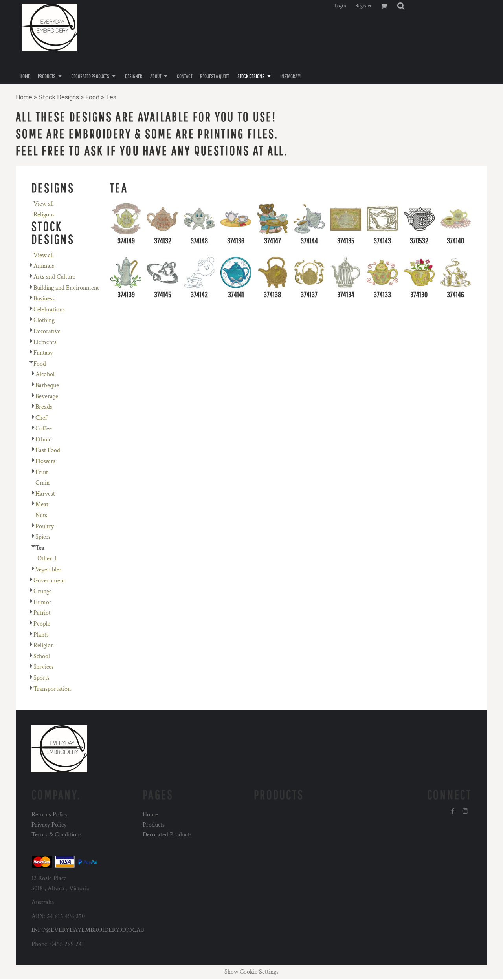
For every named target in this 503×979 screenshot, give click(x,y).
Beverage (46, 396)
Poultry (44, 526)
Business (44, 299)
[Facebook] (452, 811)
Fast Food (47, 450)
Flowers (45, 461)
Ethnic (43, 440)
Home (24, 97)
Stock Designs (59, 97)
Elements (45, 342)
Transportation (52, 689)
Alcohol (45, 374)
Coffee (43, 429)
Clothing (44, 320)
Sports (41, 678)
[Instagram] (465, 811)
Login (340, 6)
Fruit (41, 472)
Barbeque (47, 385)
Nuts (41, 515)
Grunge (42, 591)
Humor (42, 602)
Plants (41, 635)
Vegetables (48, 569)
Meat (41, 504)
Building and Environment (66, 288)
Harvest (45, 494)
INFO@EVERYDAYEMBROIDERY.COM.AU (88, 930)
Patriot (42, 613)
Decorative (47, 331)
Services (43, 667)
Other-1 (47, 558)
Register (363, 6)
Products (154, 825)
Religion (43, 645)
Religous (44, 214)
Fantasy (43, 353)
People (41, 624)
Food (92, 97)
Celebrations (49, 310)
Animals (43, 266)
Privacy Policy (48, 825)
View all (43, 204)
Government (49, 580)
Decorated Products (167, 835)
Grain (42, 483)
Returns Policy (49, 815)
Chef (41, 418)
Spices (43, 537)
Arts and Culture (54, 277)
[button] (401, 6)
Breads (43, 407)
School (41, 656)
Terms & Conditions (56, 835)
